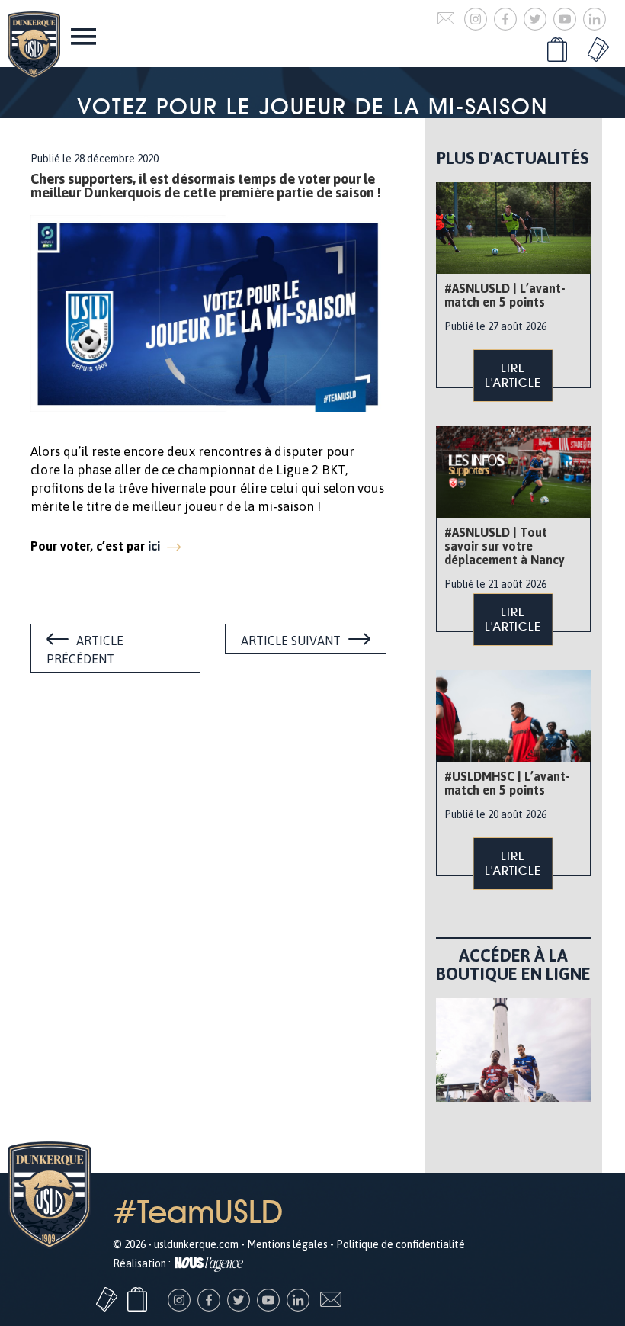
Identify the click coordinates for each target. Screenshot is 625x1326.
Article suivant (291, 640)
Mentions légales (287, 1244)
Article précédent (84, 650)
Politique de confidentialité (400, 1244)
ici (155, 546)
